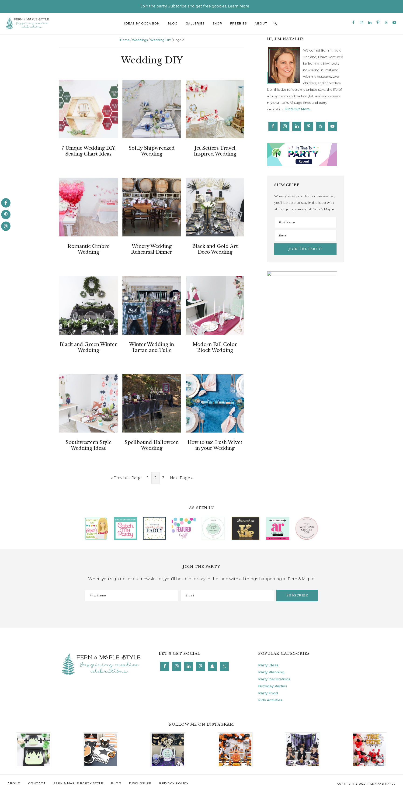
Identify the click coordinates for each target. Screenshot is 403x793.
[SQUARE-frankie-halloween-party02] (33, 736)
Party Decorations (274, 679)
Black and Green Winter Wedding (88, 347)
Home (125, 40)
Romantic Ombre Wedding (88, 249)
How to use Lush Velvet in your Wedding (215, 445)
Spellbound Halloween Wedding (152, 445)
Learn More (238, 6)
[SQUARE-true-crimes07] (369, 736)
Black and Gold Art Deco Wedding (215, 249)
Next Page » (181, 479)
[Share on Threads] (5, 226)
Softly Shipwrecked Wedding (152, 151)
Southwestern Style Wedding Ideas (88, 445)
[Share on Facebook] (5, 203)
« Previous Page (126, 479)
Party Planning (271, 672)
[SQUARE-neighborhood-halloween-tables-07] (167, 736)
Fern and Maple (382, 783)
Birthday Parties (272, 686)
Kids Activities (270, 700)
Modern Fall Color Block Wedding (215, 347)
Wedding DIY (160, 40)
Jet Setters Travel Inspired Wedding (215, 151)
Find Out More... (298, 109)
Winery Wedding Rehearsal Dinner (151, 249)
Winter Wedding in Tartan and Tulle (151, 347)
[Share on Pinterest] (5, 214)
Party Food (268, 693)
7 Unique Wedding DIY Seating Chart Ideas (88, 151)
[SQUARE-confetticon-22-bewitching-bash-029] (100, 736)
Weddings (140, 40)
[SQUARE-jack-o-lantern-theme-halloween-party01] (235, 736)
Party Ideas (268, 665)
